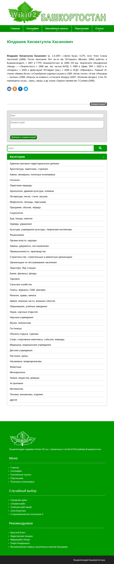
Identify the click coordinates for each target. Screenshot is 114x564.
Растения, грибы (19, 356)
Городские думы (18, 500)
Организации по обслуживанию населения (33, 262)
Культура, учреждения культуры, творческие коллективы (41, 229)
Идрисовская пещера (21, 536)
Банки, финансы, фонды (23, 273)
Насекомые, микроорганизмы (26, 361)
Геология (15, 180)
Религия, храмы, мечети (23, 295)
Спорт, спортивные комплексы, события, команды (37, 339)
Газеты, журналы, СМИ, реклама (27, 290)
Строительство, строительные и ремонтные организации (41, 257)
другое (13, 400)
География (33, 28)
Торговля (15, 279)
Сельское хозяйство (21, 284)
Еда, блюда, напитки (21, 218)
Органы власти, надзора (23, 240)
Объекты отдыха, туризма (24, 334)
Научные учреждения (21, 317)
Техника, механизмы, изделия (26, 394)
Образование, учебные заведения (28, 306)
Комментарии (98, 104)
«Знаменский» (17, 504)
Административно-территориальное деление (34, 163)
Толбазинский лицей (21, 507)
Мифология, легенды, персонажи (28, 202)
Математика (16, 389)
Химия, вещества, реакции (24, 378)
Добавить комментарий (23, 137)
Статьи (99, 28)
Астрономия (16, 383)
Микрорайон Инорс (20, 539)
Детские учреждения (21, 350)
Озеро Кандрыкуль (20, 543)
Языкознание (17, 235)
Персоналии (82, 28)
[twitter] (26, 89)
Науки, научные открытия (24, 312)
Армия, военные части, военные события (32, 301)
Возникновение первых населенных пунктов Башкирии (39, 547)
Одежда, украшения (21, 224)
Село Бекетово (18, 511)
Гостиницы (16, 328)
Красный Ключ (17, 532)
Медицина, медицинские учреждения (30, 345)
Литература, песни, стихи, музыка (28, 196)
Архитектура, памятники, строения (29, 169)
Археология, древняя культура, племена (32, 191)
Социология (16, 213)
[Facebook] (20, 89)
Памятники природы (21, 185)
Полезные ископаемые (22, 482)
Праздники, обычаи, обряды (25, 207)
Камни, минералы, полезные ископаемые (32, 174)
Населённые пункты (56, 28)
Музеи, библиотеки (20, 323)
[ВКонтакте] (9, 89)
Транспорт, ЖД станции (23, 268)
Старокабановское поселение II (26, 514)
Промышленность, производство (28, 251)
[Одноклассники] (15, 89)
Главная (15, 28)
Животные (15, 367)
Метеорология (17, 372)
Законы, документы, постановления (29, 246)
